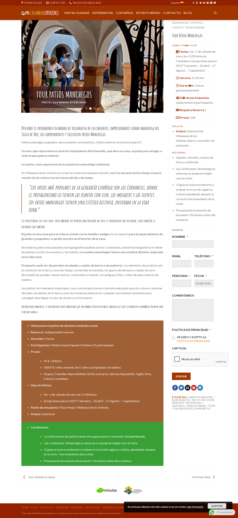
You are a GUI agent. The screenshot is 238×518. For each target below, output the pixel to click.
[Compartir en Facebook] (175, 388)
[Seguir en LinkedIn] (211, 3)
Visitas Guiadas (195, 27)
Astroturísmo (148, 12)
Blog (188, 12)
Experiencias (102, 12)
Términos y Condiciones (118, 507)
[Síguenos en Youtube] (215, 3)
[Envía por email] (188, 388)
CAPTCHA (179, 348)
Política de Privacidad (191, 329)
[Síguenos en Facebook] (193, 3)
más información (195, 506)
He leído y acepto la (193, 339)
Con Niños (124, 12)
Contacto (172, 12)
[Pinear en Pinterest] (194, 388)
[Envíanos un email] (204, 3)
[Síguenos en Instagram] (197, 3)
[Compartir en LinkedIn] (200, 388)
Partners (77, 507)
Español (175, 2)
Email (176, 256)
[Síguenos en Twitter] (201, 3)
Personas (181, 275)
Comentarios (183, 295)
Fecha (200, 275)
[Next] (156, 66)
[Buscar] (215, 13)
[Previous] (28, 66)
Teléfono (203, 256)
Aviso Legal (92, 507)
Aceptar (217, 506)
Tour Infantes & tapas (41, 477)
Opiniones (62, 507)
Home (25, 507)
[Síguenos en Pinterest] (208, 3)
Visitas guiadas (77, 12)
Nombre (180, 236)
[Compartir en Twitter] (181, 388)
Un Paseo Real (201, 477)
